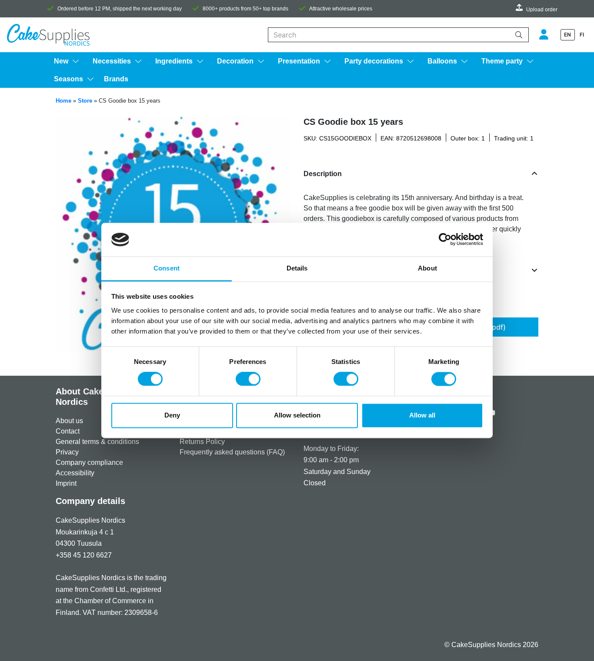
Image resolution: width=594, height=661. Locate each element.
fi (582, 34)
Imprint (66, 483)
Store (85, 100)
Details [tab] (297, 268)
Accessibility (75, 473)
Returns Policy (202, 441)
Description (323, 173)
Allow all (422, 415)
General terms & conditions (97, 441)
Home (63, 100)
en (567, 34)
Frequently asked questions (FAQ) (232, 452)
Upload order (541, 10)
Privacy (67, 452)
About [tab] (427, 268)
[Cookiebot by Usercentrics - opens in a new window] (445, 239)
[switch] (248, 379)
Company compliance (89, 462)
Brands (116, 79)
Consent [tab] (167, 268)
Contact (68, 431)
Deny (172, 415)
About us (69, 420)
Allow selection (297, 415)
